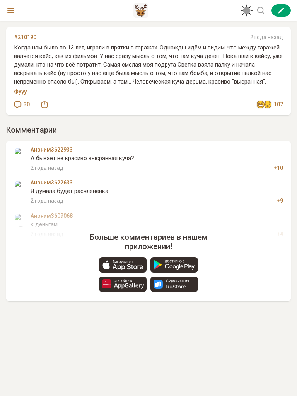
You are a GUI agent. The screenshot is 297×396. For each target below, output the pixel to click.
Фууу (20, 91)
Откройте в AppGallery (123, 284)
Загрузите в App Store (123, 265)
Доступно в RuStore (174, 284)
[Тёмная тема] (247, 10)
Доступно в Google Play (174, 265)
